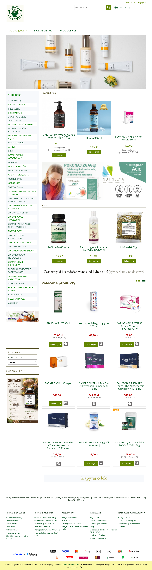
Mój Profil (66, 520)
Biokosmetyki (11, 523)
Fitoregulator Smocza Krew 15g (46, 530)
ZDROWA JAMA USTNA (18, 212)
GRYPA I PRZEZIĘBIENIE (18, 174)
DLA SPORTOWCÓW (17, 166)
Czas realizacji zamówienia (129, 523)
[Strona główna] (15, 14)
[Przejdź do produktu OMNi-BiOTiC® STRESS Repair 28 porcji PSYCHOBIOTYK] (129, 305)
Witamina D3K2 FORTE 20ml (45, 520)
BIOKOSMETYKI (15, 113)
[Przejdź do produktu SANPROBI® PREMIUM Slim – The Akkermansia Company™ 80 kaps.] (58, 424)
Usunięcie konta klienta (71, 523)
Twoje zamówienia (69, 517)
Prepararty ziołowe (13, 533)
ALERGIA (12, 147)
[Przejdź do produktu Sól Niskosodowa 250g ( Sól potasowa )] (94, 424)
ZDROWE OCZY (14, 231)
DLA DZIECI (13, 162)
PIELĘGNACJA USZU (16, 299)
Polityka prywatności (98, 520)
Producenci (10, 526)
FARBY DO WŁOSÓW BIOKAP (20, 124)
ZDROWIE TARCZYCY (17, 246)
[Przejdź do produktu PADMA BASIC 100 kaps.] (58, 364)
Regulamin (94, 517)
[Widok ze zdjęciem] (138, 281)
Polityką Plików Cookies (69, 564)
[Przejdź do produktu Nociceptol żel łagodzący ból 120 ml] (94, 305)
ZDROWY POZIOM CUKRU (19, 242)
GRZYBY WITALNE (16, 294)
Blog (92, 526)
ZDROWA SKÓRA (15, 187)
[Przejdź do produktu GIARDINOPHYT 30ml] (58, 305)
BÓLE (10, 151)
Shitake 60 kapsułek (42, 526)
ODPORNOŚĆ (14, 183)
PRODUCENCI (14, 109)
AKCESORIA (13, 303)
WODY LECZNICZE (16, 142)
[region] (76, 62)
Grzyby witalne (12, 520)
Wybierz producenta (16, 357)
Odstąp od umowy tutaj (127, 520)
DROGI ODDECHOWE (17, 170)
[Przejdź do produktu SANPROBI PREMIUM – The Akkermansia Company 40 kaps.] (94, 364)
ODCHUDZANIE (15, 179)
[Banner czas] (94, 272)
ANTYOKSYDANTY (16, 283)
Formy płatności (124, 517)
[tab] (60, 87)
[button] (66, 344)
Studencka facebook (98, 535)
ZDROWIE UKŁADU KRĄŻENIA (21, 250)
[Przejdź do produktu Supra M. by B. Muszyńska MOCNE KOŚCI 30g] (129, 424)
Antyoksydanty (12, 530)
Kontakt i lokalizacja (98, 538)
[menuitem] (18, 30)
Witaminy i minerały (14, 517)
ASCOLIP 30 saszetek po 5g (45, 517)
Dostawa (121, 526)
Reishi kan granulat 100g (44, 523)
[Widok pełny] (143, 281)
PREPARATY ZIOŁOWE (17, 104)
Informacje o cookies (98, 523)
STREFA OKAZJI (14, 100)
